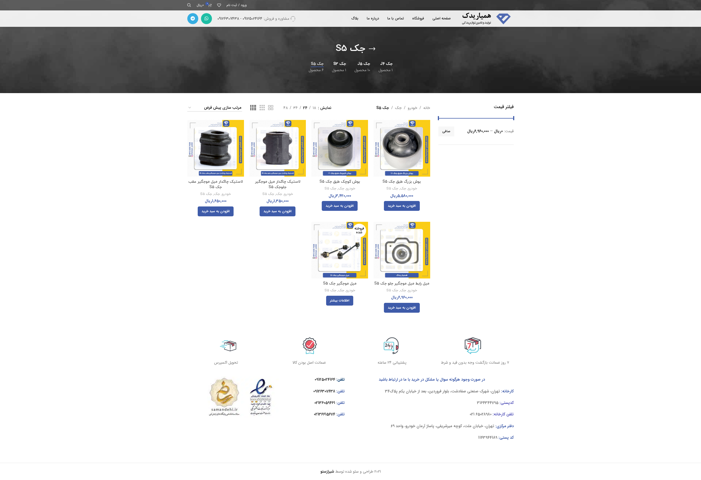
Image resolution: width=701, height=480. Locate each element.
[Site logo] (485, 18)
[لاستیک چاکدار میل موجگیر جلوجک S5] (277, 148)
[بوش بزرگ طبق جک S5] (402, 148)
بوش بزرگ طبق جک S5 (402, 181)
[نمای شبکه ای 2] (270, 107)
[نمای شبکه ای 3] (262, 107)
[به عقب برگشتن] (372, 49)
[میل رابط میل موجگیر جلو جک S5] (402, 250)
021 (472, 414)
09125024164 (325, 379)
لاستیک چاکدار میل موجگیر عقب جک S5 (215, 184)
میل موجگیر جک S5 (340, 283)
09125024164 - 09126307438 (239, 19)
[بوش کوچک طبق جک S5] (339, 148)
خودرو (412, 108)
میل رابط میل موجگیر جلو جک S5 (401, 283)
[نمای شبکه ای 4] (253, 107)
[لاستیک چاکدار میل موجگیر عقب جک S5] (215, 148)
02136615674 (324, 414)
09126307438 (324, 391)
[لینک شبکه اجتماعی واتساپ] (206, 18)
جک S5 (392, 188)
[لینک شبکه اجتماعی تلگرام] (192, 18)
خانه (426, 108)
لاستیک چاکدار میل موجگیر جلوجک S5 (277, 184)
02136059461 (324, 403)
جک (398, 108)
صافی (446, 131)
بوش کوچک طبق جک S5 (340, 181)
